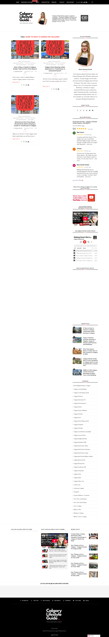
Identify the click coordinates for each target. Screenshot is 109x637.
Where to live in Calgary (80, 516)
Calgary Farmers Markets (80, 410)
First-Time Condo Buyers (80, 499)
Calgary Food (77, 417)
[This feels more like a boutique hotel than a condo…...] (91, 592)
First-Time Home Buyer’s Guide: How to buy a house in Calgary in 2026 (90, 351)
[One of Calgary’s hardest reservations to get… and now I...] (42, 592)
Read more (15, 82)
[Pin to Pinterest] (26, 85)
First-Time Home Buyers (80, 502)
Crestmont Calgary (79, 488)
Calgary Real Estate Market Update (83, 456)
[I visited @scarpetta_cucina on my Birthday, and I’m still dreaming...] (67, 592)
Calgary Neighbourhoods (80, 439)
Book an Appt (70, 2)
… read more (89, 144)
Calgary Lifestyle (78, 428)
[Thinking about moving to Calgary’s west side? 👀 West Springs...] (30, 592)
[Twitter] (78, 2)
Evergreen (76, 492)
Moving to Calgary (78, 513)
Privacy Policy (54, 628)
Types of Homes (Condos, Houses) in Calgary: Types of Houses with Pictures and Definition (90, 341)
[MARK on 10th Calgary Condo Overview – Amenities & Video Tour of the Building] (77, 372)
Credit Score (77, 485)
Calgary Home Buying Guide (81, 421)
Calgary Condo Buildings (80, 389)
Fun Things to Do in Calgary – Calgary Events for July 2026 (79, 556)
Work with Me (45, 2)
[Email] (86, 2)
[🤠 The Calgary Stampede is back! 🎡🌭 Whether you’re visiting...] (18, 592)
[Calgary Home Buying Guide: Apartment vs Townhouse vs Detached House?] (55, 49)
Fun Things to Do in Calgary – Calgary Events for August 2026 (79, 547)
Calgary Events (78, 407)
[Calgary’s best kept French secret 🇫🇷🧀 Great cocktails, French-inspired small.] (6, 592)
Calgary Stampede (79, 470)
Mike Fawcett (80, 132)
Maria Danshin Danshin (83, 165)
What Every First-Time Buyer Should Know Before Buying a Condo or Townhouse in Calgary (25, 124)
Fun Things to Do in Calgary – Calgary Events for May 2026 (79, 574)
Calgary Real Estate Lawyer (81, 453)
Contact (61, 2)
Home (17, 2)
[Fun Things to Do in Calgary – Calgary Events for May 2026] (93, 574)
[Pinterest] (81, 2)
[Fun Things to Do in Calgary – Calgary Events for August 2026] (93, 548)
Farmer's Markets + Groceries (81, 495)
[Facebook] (76, 2)
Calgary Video (77, 477)
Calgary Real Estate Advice (81, 446)
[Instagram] (79, 2)
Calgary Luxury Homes (80, 435)
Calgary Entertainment (80, 403)
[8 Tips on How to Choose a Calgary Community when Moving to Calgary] (77, 330)
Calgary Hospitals (78, 424)
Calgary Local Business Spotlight (82, 431)
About (37, 2)
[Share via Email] (28, 85)
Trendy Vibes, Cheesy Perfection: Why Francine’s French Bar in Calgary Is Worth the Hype (78, 537)
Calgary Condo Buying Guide (81, 393)
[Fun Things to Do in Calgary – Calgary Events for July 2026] (93, 556)
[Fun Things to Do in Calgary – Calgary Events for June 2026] (93, 565)
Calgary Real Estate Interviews (82, 449)
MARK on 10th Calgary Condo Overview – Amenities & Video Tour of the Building (90, 372)
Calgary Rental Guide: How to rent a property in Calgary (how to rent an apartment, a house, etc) (90, 362)
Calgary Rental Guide (79, 460)
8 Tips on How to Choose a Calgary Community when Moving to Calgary (89, 330)
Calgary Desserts (78, 396)
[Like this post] (21, 85)
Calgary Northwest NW (80, 442)
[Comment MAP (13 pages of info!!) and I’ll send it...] (79, 592)
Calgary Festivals (78, 414)
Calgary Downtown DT (80, 400)
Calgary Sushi (77, 474)
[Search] (92, 2)
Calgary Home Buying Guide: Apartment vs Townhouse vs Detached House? (55, 69)
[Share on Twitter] (25, 85)
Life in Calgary (77, 506)
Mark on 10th (77, 509)
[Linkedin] (83, 2)
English (92, 635)
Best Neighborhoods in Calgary (82, 385)
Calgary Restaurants (79, 463)
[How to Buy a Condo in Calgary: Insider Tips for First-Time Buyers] (25, 49)
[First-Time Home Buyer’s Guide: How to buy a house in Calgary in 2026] (77, 351)
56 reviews (90, 129)
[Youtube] (84, 2)
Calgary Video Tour (79, 481)
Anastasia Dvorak (18, 71)
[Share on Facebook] (23, 85)
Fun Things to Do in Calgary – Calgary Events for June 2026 (79, 565)
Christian (79, 148)
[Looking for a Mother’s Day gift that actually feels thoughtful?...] (54, 592)
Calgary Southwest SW (80, 467)
